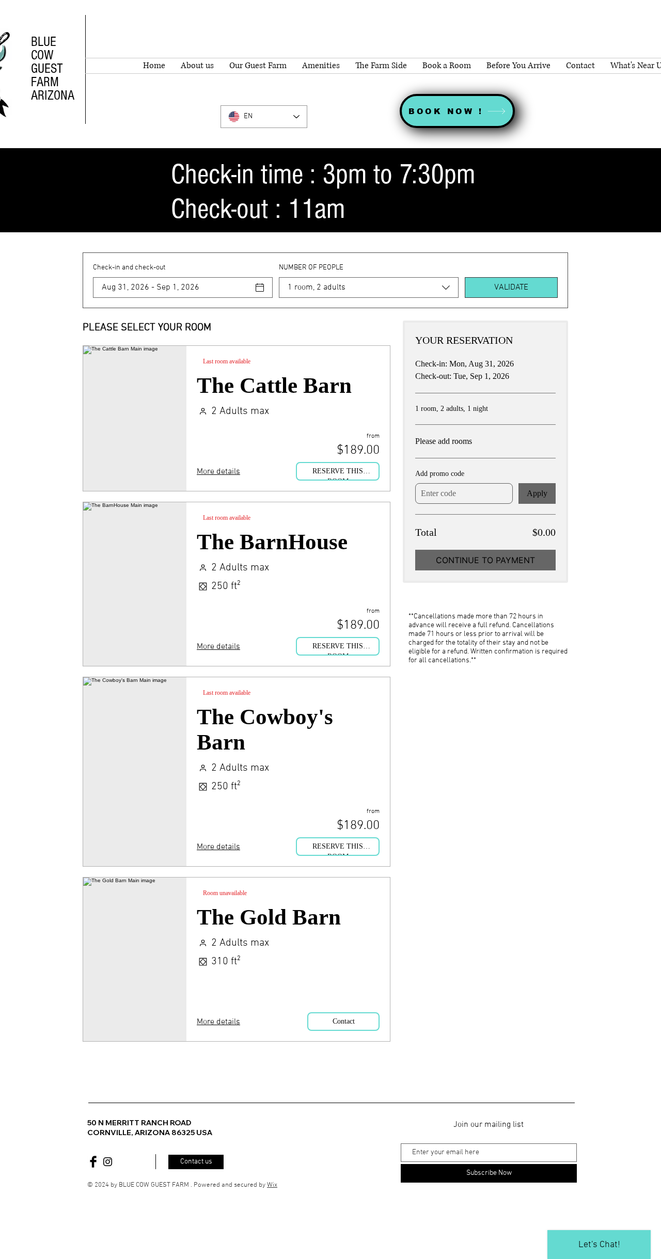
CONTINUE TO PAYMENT (485, 560)
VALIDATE (511, 287)
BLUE (43, 42)
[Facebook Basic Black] (93, 1162)
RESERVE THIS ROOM (337, 474)
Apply (537, 493)
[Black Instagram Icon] (108, 1162)
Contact (344, 1021)
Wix (272, 1185)
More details (218, 472)
